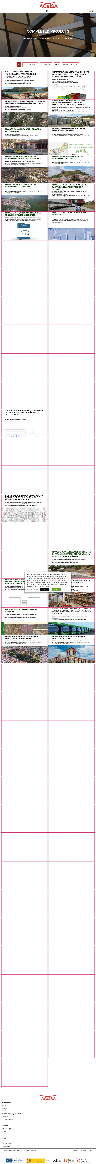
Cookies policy (7, 1146)
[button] (46, 11)
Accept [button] (56, 589)
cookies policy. (55, 580)
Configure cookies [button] (33, 589)
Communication (7, 1119)
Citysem (90, 1151)
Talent (4, 1111)
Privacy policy (6, 1144)
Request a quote (7, 1129)
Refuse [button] (44, 589)
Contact (4, 1131)
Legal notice (6, 1141)
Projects (4, 1108)
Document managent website (12, 1114)
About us (5, 1116)
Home (4, 1105)
